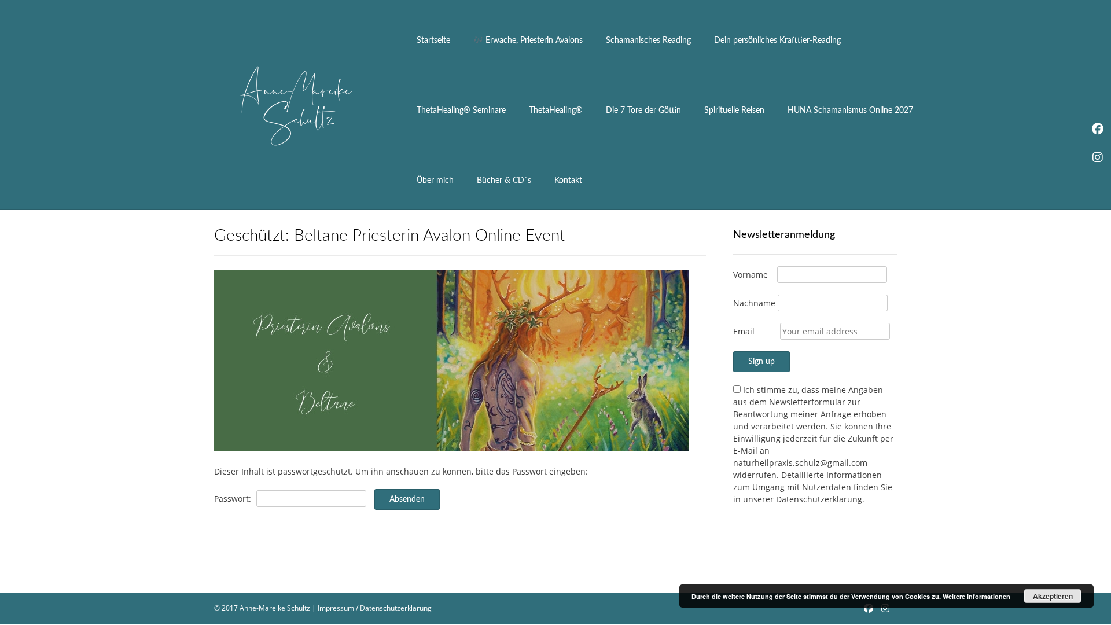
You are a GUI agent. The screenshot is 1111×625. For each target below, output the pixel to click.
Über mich (435, 181)
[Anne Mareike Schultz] (295, 105)
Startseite (433, 40)
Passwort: (233, 498)
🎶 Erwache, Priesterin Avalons (528, 40)
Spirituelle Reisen (734, 110)
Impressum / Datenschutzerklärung (375, 608)
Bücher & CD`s (504, 181)
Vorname (750, 274)
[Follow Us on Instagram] (885, 608)
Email (744, 331)
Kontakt (568, 181)
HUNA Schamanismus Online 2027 (850, 110)
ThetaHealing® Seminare (461, 110)
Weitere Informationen (976, 596)
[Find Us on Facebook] (868, 608)
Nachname (754, 302)
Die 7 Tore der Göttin (643, 110)
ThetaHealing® (556, 110)
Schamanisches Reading (648, 40)
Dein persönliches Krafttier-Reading (777, 40)
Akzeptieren (1053, 596)
